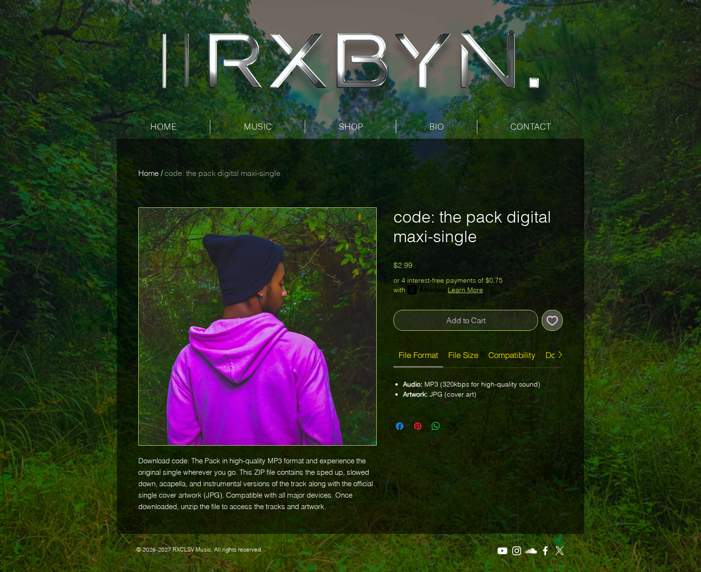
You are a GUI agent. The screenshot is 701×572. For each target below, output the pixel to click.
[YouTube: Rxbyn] (502, 551)
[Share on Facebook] (399, 426)
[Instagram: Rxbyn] (517, 551)
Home (148, 173)
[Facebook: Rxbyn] (545, 551)
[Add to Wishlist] (552, 320)
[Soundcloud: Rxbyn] (531, 551)
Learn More (465, 290)
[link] (418, 355)
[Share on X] (454, 426)
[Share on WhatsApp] (436, 426)
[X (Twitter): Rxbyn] (560, 551)
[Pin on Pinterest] (417, 426)
